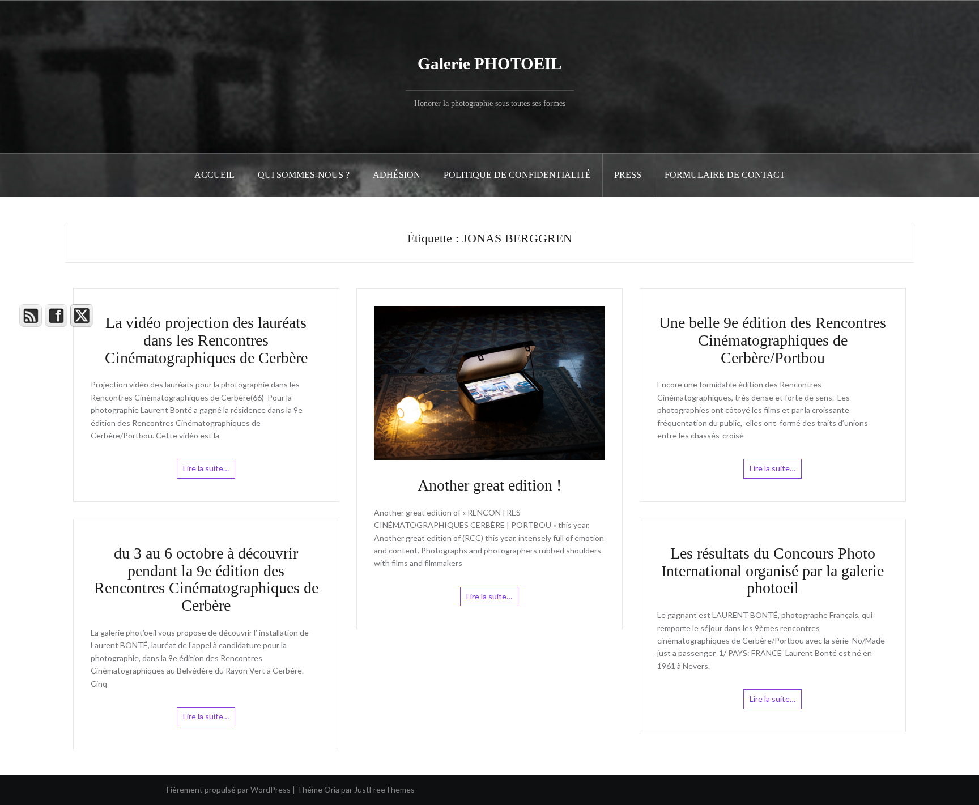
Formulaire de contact (725, 175)
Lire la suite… (206, 468)
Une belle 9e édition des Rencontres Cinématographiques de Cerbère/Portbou (772, 340)
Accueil (214, 175)
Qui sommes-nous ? (304, 175)
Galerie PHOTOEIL (489, 63)
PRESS (627, 175)
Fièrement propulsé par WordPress (229, 789)
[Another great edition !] (489, 382)
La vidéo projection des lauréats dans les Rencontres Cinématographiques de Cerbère (206, 340)
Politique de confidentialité (517, 175)
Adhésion (396, 175)
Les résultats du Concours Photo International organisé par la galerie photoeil (772, 570)
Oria (331, 789)
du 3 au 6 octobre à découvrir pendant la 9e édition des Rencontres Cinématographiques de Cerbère (206, 579)
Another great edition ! (489, 485)
